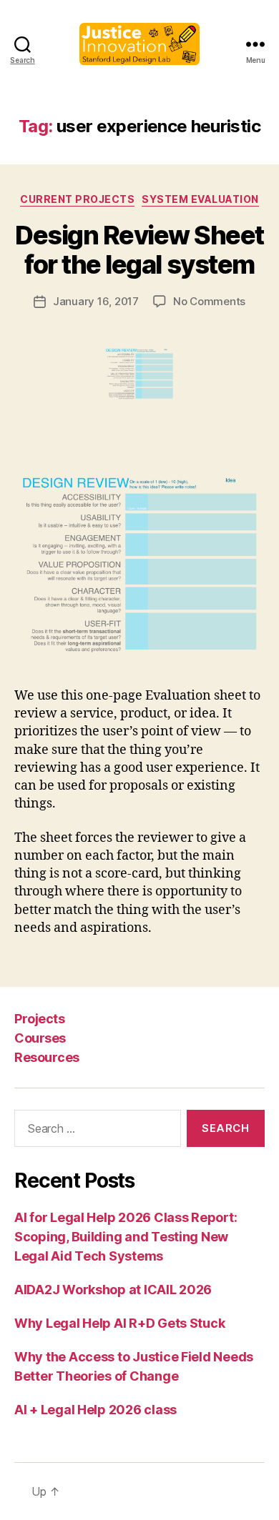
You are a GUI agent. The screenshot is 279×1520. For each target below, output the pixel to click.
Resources (46, 1057)
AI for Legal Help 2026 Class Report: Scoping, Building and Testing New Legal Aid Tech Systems (125, 1236)
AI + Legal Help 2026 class (95, 1409)
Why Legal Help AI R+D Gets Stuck (119, 1323)
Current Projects (77, 199)
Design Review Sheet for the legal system (139, 249)
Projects (39, 1018)
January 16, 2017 (96, 301)
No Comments (209, 301)
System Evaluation (200, 199)
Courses (40, 1037)
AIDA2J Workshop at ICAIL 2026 (113, 1289)
